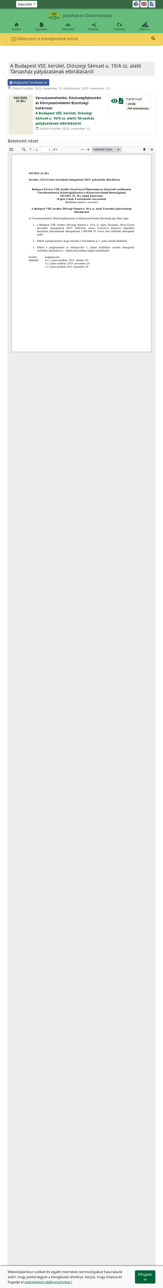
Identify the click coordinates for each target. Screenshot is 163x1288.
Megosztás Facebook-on (30, 82)
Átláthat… (94, 26)
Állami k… (145, 29)
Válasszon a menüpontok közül (47, 38)
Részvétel (68, 26)
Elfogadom (145, 1277)
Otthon (16, 26)
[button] (153, 39)
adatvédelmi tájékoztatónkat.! (48, 1282)
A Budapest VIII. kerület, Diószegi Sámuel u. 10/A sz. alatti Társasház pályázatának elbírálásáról (64, 118)
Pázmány (119, 29)
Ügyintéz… (41, 26)
